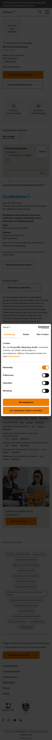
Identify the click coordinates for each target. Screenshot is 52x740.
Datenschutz (14, 356)
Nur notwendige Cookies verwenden (26, 410)
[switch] (45, 375)
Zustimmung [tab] (9, 334)
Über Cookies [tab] (43, 334)
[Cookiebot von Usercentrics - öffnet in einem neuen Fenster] (38, 327)
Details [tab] (26, 334)
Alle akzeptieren (26, 402)
